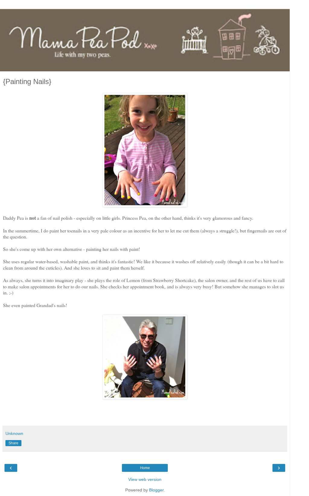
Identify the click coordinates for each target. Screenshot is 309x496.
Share (13, 443)
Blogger (156, 490)
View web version (144, 479)
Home (145, 468)
